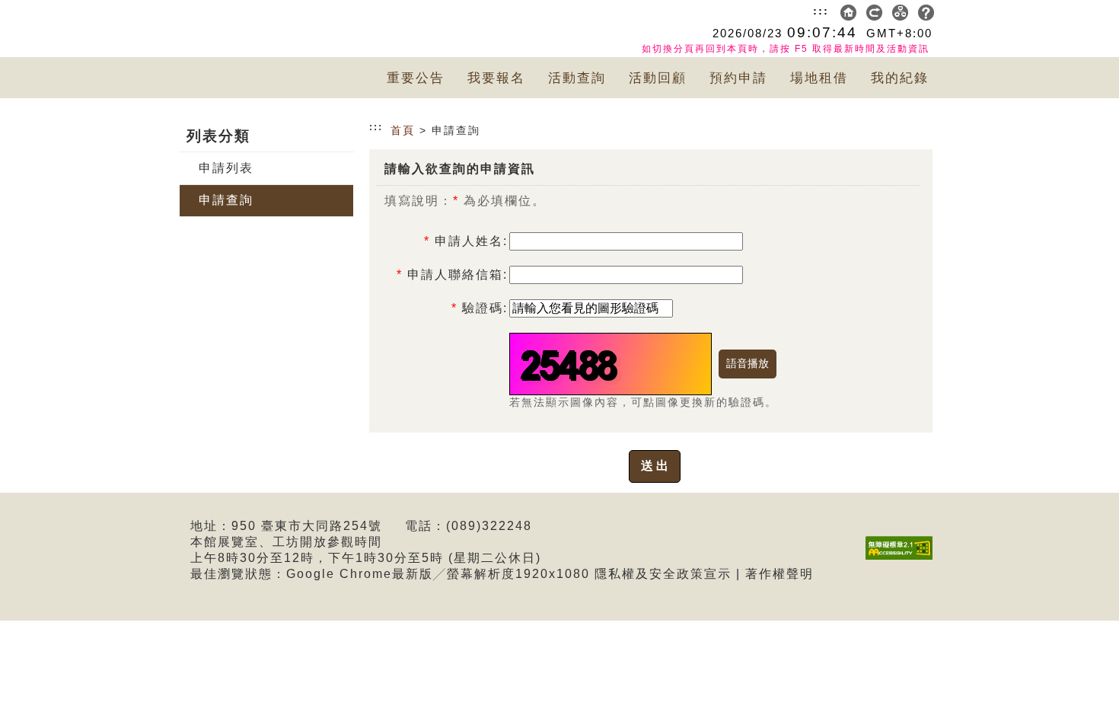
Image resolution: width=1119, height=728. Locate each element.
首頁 (403, 130)
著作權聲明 (779, 573)
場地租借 (819, 78)
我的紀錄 (900, 78)
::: (821, 11)
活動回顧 (658, 78)
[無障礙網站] (903, 559)
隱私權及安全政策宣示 (663, 573)
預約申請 (738, 78)
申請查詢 (226, 199)
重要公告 (416, 78)
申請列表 (226, 167)
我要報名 (496, 78)
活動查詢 (577, 78)
